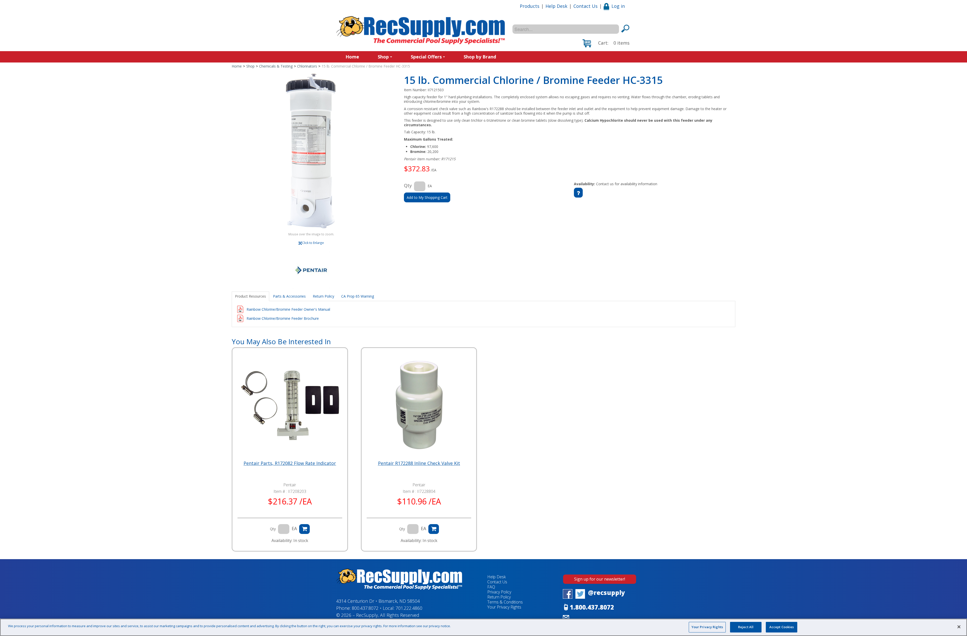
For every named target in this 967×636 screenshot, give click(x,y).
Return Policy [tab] (323, 296)
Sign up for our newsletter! (599, 579)
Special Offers (426, 57)
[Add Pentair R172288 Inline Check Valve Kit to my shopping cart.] (433, 529)
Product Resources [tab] (250, 296)
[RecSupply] (420, 30)
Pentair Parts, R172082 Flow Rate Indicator (290, 463)
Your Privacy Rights (707, 627)
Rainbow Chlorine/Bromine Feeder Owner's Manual (288, 309)
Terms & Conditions (505, 602)
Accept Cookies (781, 627)
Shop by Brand (480, 57)
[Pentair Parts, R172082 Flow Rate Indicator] (289, 405)
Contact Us (585, 6)
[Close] (958, 626)
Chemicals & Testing (276, 66)
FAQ (491, 587)
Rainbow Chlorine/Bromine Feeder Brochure (283, 318)
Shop (383, 57)
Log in (618, 6)
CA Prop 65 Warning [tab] (357, 296)
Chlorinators (307, 66)
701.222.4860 (409, 608)
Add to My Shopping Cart (427, 197)
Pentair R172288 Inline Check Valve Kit (419, 463)
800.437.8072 (365, 608)
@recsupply (606, 592)
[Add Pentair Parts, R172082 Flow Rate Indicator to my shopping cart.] (304, 529)
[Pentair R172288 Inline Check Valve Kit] (419, 405)
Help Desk (556, 6)
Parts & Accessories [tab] (289, 296)
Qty (408, 185)
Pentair (289, 485)
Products (529, 6)
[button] (606, 43)
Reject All (745, 627)
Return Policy (499, 597)
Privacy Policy (499, 592)
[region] (483, 627)
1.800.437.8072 (592, 607)
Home (352, 57)
